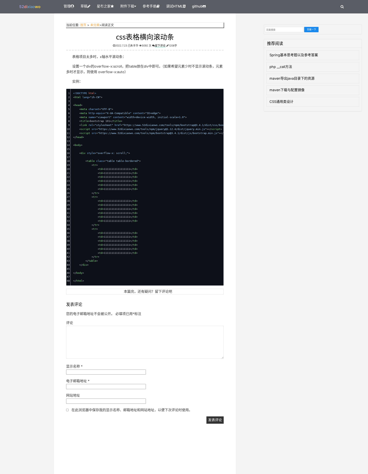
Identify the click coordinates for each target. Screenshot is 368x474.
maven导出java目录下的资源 (292, 78)
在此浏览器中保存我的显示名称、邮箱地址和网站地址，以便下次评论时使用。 (131, 410)
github (197, 6)
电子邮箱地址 (78, 381)
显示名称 (74, 366)
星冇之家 (104, 6)
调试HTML (174, 6)
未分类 (94, 25)
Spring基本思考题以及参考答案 (293, 55)
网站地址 (73, 395)
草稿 (83, 6)
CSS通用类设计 (281, 102)
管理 (67, 6)
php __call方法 (280, 67)
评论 (69, 323)
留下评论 (160, 45)
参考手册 (149, 6)
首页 (83, 25)
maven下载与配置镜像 (287, 90)
